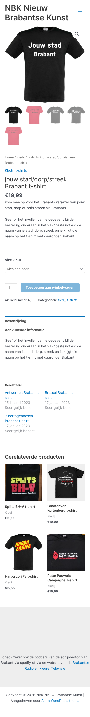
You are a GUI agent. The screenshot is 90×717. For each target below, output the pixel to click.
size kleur (13, 260)
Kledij (21, 157)
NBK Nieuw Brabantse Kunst (37, 12)
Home (9, 157)
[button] (77, 34)
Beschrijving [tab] (15, 321)
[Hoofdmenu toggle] (80, 13)
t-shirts (33, 157)
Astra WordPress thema (61, 701)
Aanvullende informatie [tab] (24, 330)
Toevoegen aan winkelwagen (50, 287)
